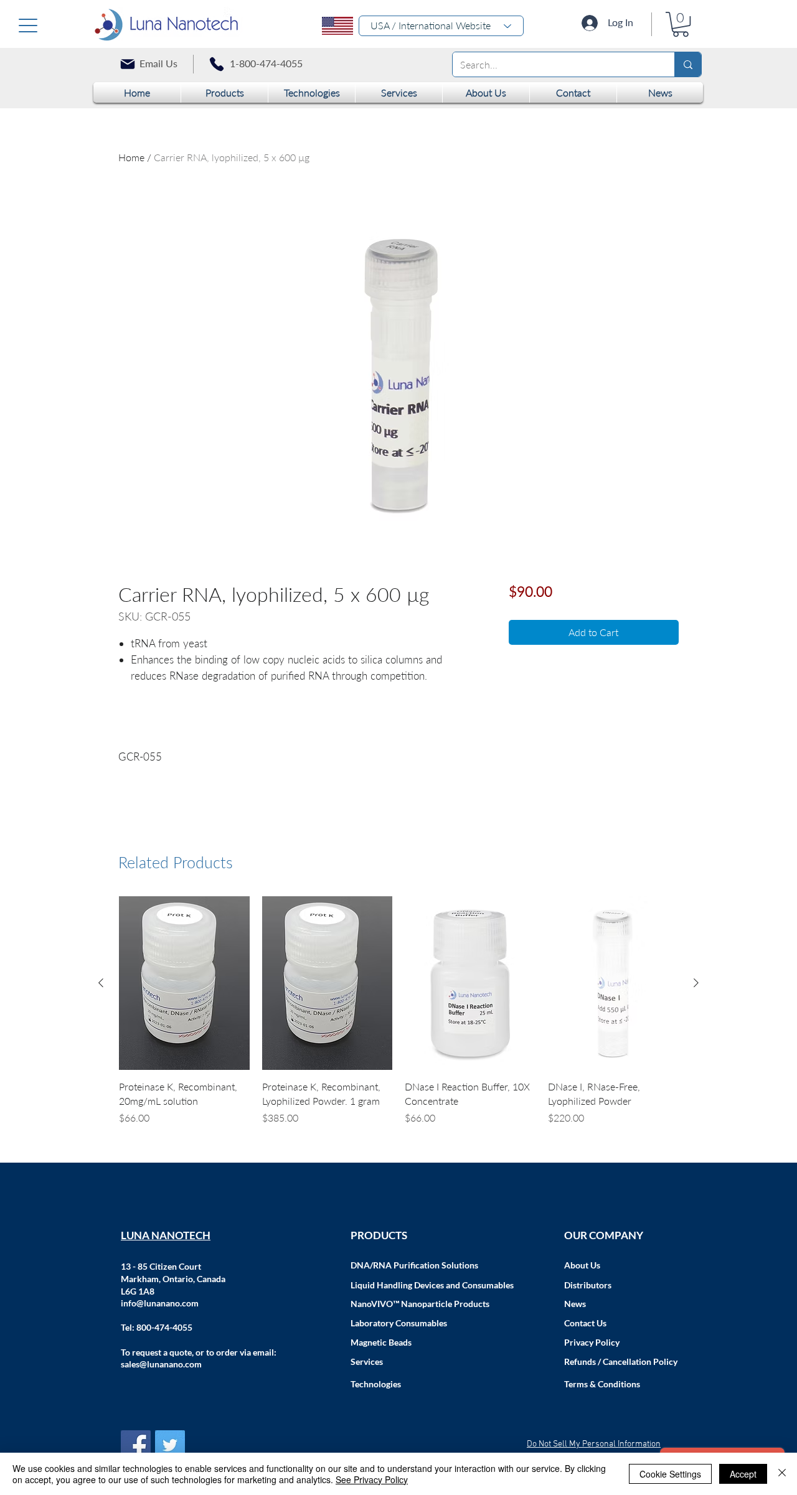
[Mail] (128, 64)
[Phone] (217, 64)
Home (131, 157)
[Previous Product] (100, 982)
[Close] (782, 1474)
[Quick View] (184, 983)
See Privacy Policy (372, 1479)
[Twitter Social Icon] (170, 1445)
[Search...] (687, 64)
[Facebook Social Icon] (136, 1445)
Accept (743, 1474)
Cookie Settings (670, 1474)
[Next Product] (696, 982)
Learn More (564, 626)
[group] (398, 1018)
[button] (681, 24)
